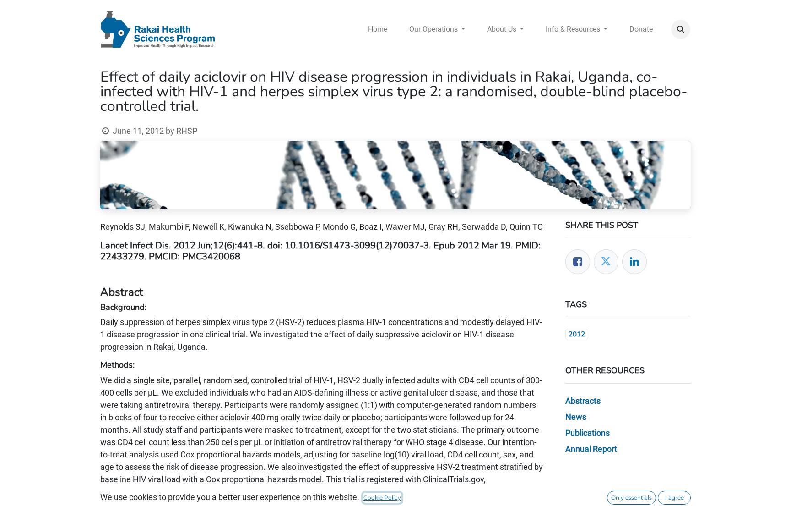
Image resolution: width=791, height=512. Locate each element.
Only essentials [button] (631, 497)
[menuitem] (377, 29)
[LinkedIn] (634, 261)
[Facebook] (577, 261)
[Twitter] (606, 261)
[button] (680, 29)
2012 (577, 334)
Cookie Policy (382, 497)
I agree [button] (674, 497)
